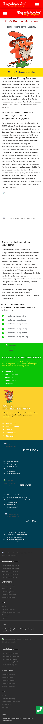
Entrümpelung (7, 582)
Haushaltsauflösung (10, 562)
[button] (37, 4)
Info (3, 602)
